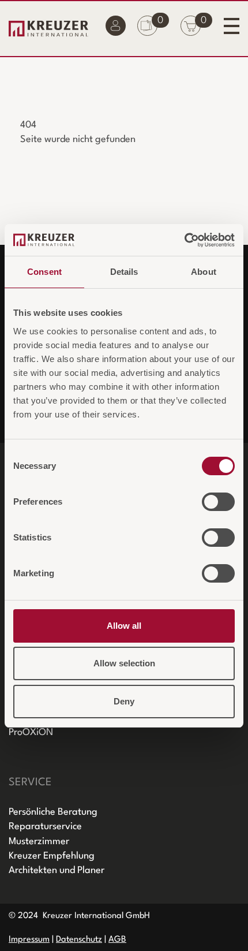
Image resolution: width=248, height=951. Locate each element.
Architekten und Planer (56, 870)
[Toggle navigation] (231, 26)
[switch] (218, 502)
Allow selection (124, 663)
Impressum (29, 939)
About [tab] (203, 272)
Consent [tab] (44, 272)
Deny (124, 701)
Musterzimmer (39, 841)
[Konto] (116, 29)
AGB (117, 939)
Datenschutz (79, 939)
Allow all (124, 626)
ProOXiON (31, 732)
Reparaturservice (45, 826)
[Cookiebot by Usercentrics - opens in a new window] (184, 240)
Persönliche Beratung (53, 812)
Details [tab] (124, 272)
